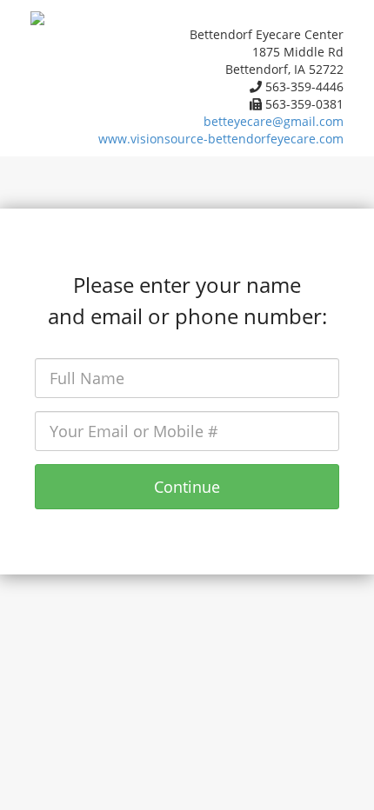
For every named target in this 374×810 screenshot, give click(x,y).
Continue (187, 486)
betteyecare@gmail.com (274, 121)
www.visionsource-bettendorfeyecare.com (221, 138)
